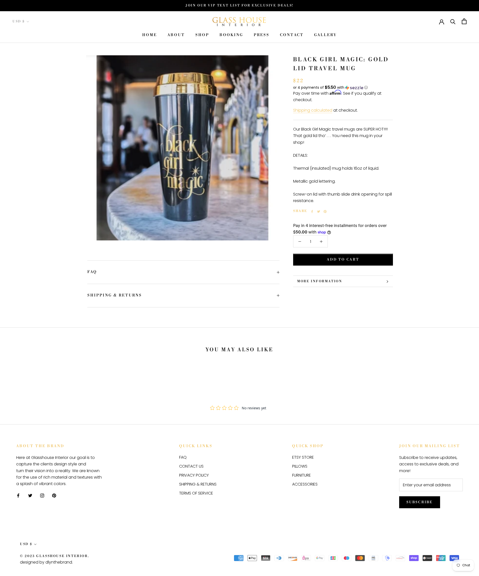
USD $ (18, 21)
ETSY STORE (303, 457)
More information (319, 281)
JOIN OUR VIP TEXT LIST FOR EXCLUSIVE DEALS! (239, 5)
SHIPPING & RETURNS (114, 295)
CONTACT (292, 35)
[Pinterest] (325, 211)
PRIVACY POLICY (194, 475)
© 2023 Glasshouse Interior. (54, 556)
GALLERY (325, 35)
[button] (343, 87)
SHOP (202, 35)
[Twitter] (318, 211)
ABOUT (176, 35)
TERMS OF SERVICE (196, 493)
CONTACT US (191, 466)
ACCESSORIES (305, 484)
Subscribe (419, 502)
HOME (149, 35)
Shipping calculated (312, 110)
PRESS (261, 35)
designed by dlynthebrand (46, 562)
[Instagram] (42, 495)
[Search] (453, 21)
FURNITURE (301, 475)
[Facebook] (312, 211)
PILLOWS (299, 466)
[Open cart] (464, 21)
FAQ (92, 272)
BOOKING (231, 35)
